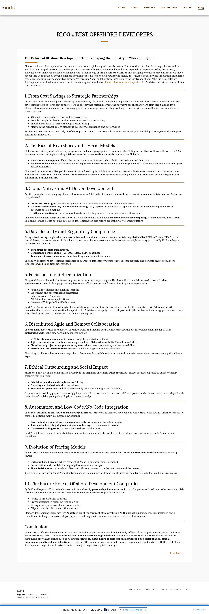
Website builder (42, 597)
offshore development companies (122, 82)
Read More (176, 553)
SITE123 (30, 597)
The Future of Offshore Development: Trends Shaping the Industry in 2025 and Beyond (90, 58)
